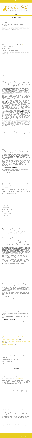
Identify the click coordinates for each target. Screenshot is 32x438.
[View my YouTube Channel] (16, 0)
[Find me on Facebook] (15, 0)
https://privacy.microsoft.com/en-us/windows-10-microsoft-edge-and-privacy (14, 346)
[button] (16, 14)
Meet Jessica (5, 436)
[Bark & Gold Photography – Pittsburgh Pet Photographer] (16, 8)
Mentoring (24, 436)
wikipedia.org (17, 426)
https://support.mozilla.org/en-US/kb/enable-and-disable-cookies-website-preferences (15, 336)
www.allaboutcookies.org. (23, 426)
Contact (27, 436)
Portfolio (18, 436)
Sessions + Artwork (10, 436)
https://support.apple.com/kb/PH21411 (8, 344)
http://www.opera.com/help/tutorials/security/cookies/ (11, 339)
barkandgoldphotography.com (19, 378)
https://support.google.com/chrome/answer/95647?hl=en (11, 334)
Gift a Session (13, 436)
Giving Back (21, 436)
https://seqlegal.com (23, 44)
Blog (16, 436)
